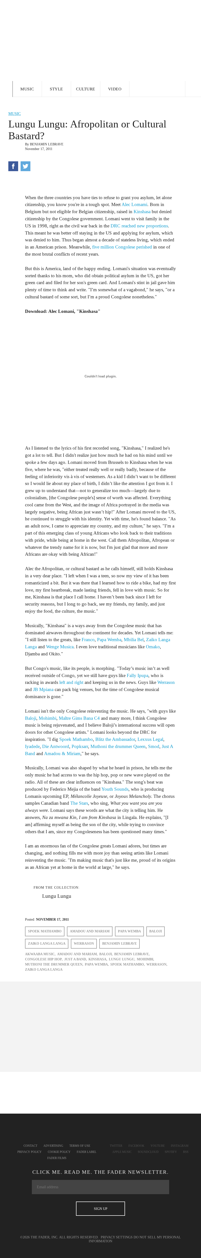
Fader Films (56, 1158)
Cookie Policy (59, 1152)
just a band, (75, 959)
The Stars (79, 803)
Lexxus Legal (150, 739)
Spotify (171, 1152)
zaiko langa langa (46, 943)
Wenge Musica (60, 646)
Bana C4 (91, 718)
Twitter (116, 1145)
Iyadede (32, 746)
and (69, 682)
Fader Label (86, 1152)
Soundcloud (148, 1152)
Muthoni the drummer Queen (118, 746)
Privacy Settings (117, 1237)
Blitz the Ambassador (115, 739)
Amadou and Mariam (90, 931)
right (79, 682)
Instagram (179, 1145)
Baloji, (106, 954)
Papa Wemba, (97, 964)
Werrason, (156, 964)
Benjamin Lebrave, (132, 954)
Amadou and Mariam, (77, 954)
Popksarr (80, 746)
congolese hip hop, (44, 959)
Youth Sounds (114, 789)
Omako (153, 646)
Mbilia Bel (134, 639)
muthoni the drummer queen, (54, 964)
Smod (153, 746)
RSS (185, 1152)
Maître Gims (70, 718)
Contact (30, 1145)
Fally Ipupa (137, 675)
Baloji (30, 718)
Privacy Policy (29, 1152)
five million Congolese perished (122, 246)
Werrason (166, 682)
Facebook (136, 1145)
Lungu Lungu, (122, 959)
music (14, 113)
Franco (88, 639)
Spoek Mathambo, (127, 964)
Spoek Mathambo (76, 739)
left (62, 682)
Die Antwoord (55, 746)
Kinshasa (142, 211)
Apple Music (122, 1152)
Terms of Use (79, 1145)
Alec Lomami (134, 204)
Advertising (53, 1145)
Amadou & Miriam (62, 753)
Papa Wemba (109, 639)
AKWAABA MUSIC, (40, 954)
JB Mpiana (43, 689)
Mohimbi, (145, 959)
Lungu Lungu (56, 896)
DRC (115, 225)
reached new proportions (145, 225)
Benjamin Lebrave (46, 144)
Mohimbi (47, 718)
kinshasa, (97, 959)
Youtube (158, 1145)
